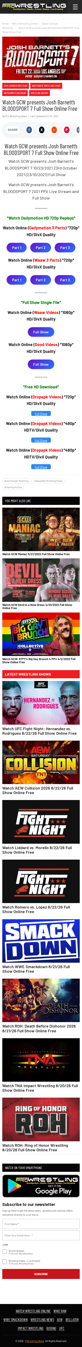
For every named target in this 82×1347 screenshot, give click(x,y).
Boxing (51, 1328)
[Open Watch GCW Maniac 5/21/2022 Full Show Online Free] (41, 529)
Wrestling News (42, 1319)
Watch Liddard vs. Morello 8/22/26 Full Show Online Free (37, 850)
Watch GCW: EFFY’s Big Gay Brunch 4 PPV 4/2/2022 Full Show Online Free (38, 660)
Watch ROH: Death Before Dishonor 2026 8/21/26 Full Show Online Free (39, 1028)
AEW (60, 1319)
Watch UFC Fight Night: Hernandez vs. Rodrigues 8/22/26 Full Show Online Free (39, 731)
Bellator (72, 1319)
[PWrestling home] (34, 7)
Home (5, 23)
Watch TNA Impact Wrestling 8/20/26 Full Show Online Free (40, 1088)
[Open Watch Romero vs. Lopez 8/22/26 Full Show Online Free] (41, 881)
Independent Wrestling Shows (46, 85)
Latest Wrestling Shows (28, 674)
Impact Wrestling (31, 1328)
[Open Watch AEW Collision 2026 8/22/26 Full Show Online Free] (41, 762)
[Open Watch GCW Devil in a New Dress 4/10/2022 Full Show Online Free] (41, 580)
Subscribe (41, 1274)
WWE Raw (60, 1311)
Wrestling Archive (39, 92)
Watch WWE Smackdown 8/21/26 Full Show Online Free (36, 969)
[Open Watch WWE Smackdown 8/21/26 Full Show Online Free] (41, 941)
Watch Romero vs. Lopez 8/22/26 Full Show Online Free (36, 909)
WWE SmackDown (15, 1319)
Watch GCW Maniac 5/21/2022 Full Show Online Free (36, 554)
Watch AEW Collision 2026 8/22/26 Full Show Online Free (37, 790)
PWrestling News (34, 1340)
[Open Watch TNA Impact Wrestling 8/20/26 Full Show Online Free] (41, 1060)
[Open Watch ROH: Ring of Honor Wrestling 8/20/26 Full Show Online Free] (41, 1119)
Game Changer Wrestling (15, 85)
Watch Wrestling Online (25, 23)
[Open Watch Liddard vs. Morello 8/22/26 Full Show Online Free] (41, 821)
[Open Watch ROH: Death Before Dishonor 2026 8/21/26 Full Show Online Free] (41, 1000)
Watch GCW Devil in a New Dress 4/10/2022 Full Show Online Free (37, 606)
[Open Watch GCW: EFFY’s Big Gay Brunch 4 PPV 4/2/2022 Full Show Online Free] (41, 634)
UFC (61, 1328)
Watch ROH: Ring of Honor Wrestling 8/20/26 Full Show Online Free (35, 1147)
